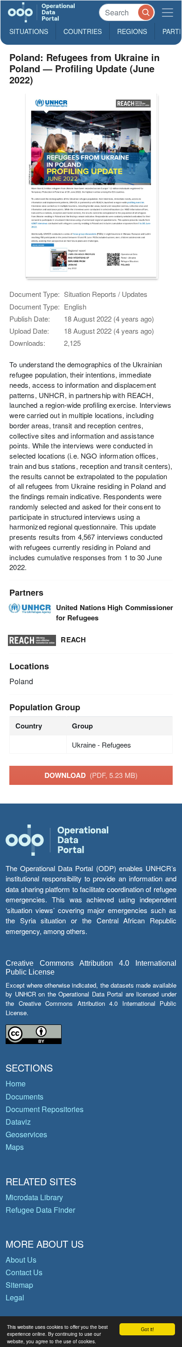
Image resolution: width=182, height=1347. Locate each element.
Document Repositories (45, 1109)
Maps (15, 1146)
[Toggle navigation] (167, 12)
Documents (24, 1096)
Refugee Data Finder (40, 1209)
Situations (28, 31)
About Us (21, 1259)
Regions (132, 31)
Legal (15, 1297)
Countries (82, 31)
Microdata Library (34, 1197)
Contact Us (24, 1272)
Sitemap (19, 1284)
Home (16, 1083)
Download (91, 775)
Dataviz (18, 1121)
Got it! (147, 1329)
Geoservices (26, 1134)
